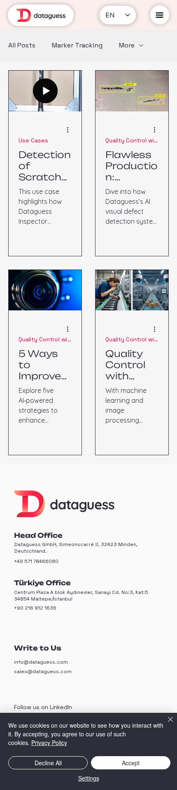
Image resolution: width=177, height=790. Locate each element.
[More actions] (70, 130)
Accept (131, 763)
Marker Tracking (77, 45)
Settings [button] (88, 778)
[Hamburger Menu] (159, 14)
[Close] (165, 724)
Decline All (48, 763)
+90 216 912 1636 (35, 608)
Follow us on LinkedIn (43, 707)
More (127, 45)
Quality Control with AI (131, 140)
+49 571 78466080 (36, 561)
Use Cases (33, 140)
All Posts (21, 45)
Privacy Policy (49, 742)
